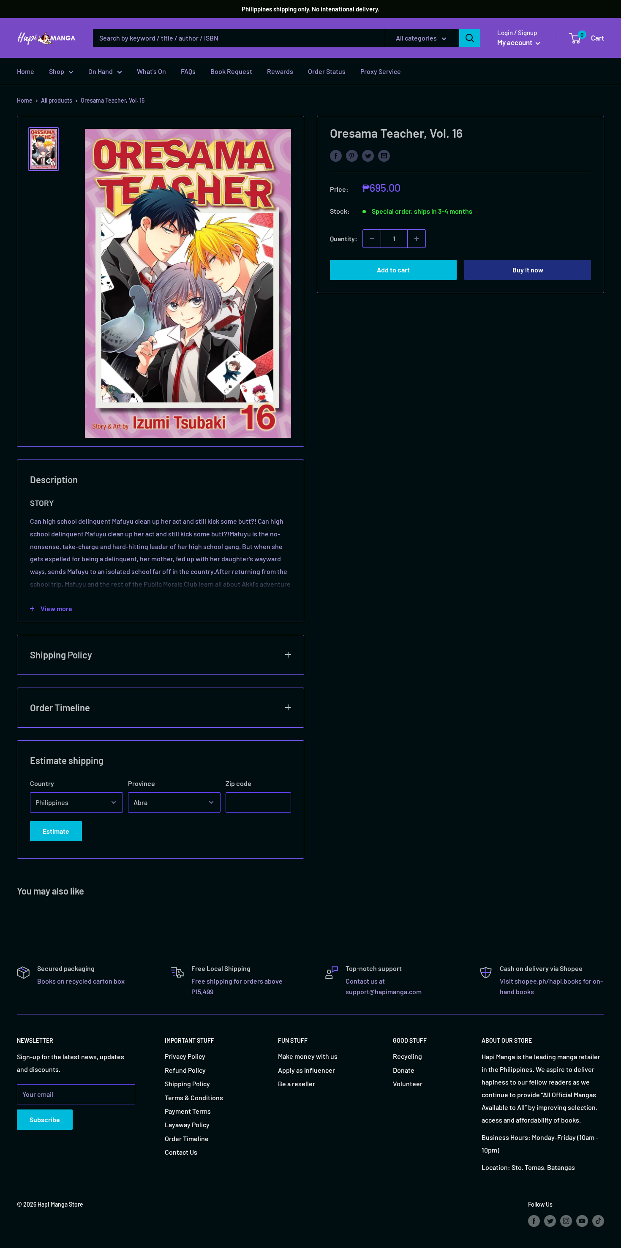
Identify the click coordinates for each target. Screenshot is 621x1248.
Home (25, 71)
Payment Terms (188, 1111)
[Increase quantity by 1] (416, 238)
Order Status (327, 71)
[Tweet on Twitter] (368, 155)
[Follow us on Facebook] (534, 1220)
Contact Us (181, 1152)
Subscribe (45, 1119)
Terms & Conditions (194, 1097)
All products (56, 100)
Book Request (231, 71)
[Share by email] (384, 155)
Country (42, 783)
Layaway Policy (187, 1124)
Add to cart (393, 270)
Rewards (280, 71)
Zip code (238, 783)
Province (141, 783)
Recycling (407, 1056)
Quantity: (343, 238)
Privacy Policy (185, 1056)
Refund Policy (185, 1070)
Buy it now (527, 270)
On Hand (100, 71)
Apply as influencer (306, 1070)
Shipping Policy (187, 1083)
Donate (403, 1070)
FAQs (188, 71)
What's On (151, 71)
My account (515, 42)
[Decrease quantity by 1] (372, 238)
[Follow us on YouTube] (582, 1220)
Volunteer (407, 1083)
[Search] (469, 38)
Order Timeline (187, 1138)
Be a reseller (296, 1083)
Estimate (56, 831)
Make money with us (308, 1056)
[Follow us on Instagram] (566, 1220)
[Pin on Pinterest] (352, 155)
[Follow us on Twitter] (550, 1220)
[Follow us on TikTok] (598, 1220)
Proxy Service (380, 71)
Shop (56, 71)
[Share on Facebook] (336, 155)
